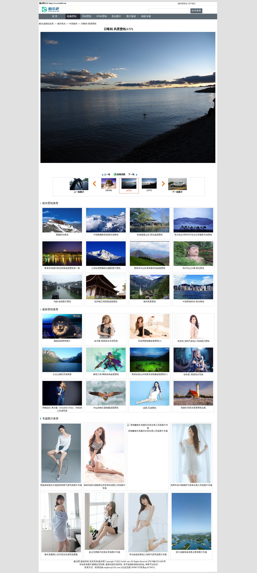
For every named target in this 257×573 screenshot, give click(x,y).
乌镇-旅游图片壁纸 (62, 301)
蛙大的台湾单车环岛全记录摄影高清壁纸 (193, 235)
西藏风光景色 (62, 235)
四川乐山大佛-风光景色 (193, 268)
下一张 (131, 174)
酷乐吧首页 (182, 4)
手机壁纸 (86, 16)
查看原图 (121, 174)
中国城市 (73, 24)
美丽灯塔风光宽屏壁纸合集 (193, 408)
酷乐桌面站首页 (46, 24)
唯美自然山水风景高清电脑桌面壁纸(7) (150, 374)
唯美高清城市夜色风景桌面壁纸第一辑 (62, 268)
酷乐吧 (101, 561)
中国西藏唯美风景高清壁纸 (105, 235)
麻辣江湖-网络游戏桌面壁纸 (106, 374)
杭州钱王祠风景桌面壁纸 (105, 301)
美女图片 (116, 16)
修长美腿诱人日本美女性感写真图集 (61, 554)
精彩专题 (146, 16)
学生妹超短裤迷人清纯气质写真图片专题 (148, 554)
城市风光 (61, 24)
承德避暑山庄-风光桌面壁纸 (150, 235)
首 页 (54, 16)
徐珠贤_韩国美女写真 (193, 374)
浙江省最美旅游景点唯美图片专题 (191, 552)
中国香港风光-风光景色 (193, 301)
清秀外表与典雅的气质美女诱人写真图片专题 (191, 485)
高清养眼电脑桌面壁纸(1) (149, 341)
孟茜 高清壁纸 (149, 408)
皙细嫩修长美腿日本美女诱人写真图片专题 (148, 431)
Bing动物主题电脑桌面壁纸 (106, 408)
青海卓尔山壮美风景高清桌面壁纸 (149, 268)
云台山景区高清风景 (62, 374)
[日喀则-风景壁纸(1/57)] (127, 97)
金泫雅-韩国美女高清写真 (106, 341)
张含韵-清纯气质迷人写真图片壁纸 (193, 341)
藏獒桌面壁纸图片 (62, 341)
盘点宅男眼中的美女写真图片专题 (104, 552)
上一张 (107, 174)
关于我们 (191, 4)
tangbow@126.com (112, 567)
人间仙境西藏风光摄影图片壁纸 (105, 268)
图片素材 (131, 16)
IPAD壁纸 (102, 16)
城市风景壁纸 (149, 301)
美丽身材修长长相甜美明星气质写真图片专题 (61, 485)
